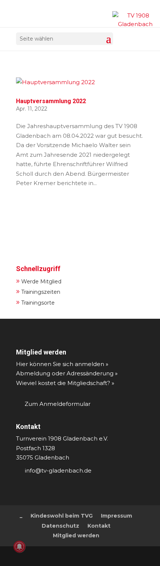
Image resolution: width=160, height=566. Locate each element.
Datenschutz (60, 525)
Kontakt (28, 426)
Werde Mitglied (38, 280)
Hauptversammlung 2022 (51, 101)
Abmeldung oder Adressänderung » (67, 373)
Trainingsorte (35, 301)
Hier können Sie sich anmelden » (62, 364)
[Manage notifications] (19, 547)
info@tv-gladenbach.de (58, 470)
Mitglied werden (41, 352)
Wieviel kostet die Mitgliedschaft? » (65, 383)
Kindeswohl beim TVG (62, 515)
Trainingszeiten (38, 291)
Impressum (116, 515)
